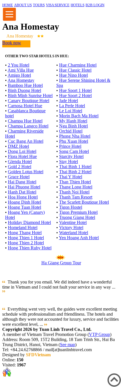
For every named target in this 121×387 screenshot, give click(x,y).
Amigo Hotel (19, 75)
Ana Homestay (21, 80)
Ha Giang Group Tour (61, 262)
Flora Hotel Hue (22, 156)
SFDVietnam (38, 354)
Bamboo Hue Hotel (25, 85)
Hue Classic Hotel (75, 70)
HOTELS (77, 5)
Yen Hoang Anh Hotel (79, 237)
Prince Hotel (70, 146)
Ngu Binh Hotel (73, 126)
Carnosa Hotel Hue (25, 105)
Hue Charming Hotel (78, 65)
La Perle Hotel (72, 105)
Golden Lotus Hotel (25, 171)
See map (67, 344)
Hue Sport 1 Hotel (75, 90)
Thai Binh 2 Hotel (75, 171)
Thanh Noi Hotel (74, 192)
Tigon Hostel (70, 207)
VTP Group (99, 334)
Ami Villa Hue (21, 70)
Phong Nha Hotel (74, 136)
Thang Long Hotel (75, 186)
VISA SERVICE (58, 5)
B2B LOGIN (95, 5)
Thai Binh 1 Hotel (75, 166)
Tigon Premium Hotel (78, 212)
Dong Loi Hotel (22, 151)
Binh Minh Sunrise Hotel (30, 95)
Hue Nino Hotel (73, 75)
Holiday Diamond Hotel (29, 222)
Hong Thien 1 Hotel (26, 237)
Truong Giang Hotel (77, 217)
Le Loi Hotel (70, 110)
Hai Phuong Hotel (24, 186)
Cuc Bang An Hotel (25, 141)
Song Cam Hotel (74, 151)
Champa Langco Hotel (28, 126)
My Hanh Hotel (73, 120)
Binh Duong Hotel (24, 90)
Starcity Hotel (71, 156)
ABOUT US (23, 5)
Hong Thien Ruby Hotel (29, 247)
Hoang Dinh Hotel (24, 202)
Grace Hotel (19, 176)
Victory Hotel (71, 227)
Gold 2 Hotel (19, 166)
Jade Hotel (68, 100)
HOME (7, 5)
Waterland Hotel (73, 232)
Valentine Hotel (73, 222)
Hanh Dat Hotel (22, 192)
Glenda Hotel (20, 161)
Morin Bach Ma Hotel (78, 115)
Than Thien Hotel (75, 181)
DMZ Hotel (18, 146)
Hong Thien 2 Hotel (26, 242)
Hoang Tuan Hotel (24, 207)
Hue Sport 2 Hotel (75, 95)
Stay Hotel (68, 161)
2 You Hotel (18, 65)
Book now (11, 42)
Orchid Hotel (70, 131)
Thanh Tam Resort (75, 197)
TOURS (39, 5)
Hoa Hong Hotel (23, 197)
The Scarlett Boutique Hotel (84, 202)
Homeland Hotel (22, 227)
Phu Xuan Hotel (73, 141)
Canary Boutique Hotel (28, 100)
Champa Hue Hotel (25, 120)
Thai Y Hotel (70, 176)
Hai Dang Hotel (22, 181)
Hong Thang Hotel (25, 232)
